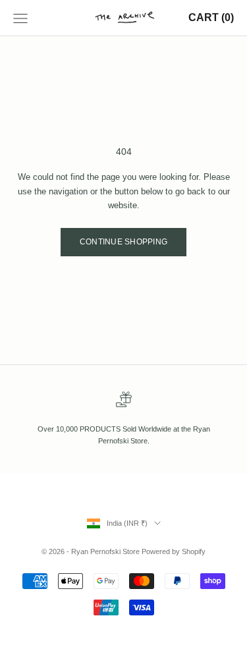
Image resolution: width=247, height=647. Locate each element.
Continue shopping (123, 241)
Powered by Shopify (174, 551)
